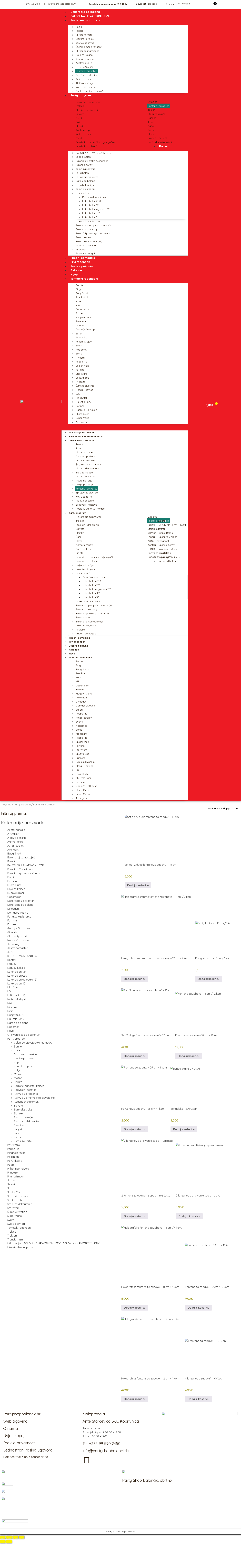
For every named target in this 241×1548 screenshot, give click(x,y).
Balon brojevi (83, 237)
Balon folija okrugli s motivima (93, 233)
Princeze (80, 381)
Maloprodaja (93, 1413)
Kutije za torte (84, 79)
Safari (79, 333)
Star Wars (81, 373)
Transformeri (15, 1239)
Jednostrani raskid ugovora (27, 1450)
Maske (151, 134)
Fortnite (80, 369)
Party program (80, 95)
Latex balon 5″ (90, 217)
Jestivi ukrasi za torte (85, 20)
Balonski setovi (84, 164)
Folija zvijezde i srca (87, 177)
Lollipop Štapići (84, 67)
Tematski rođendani (84, 278)
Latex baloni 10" (16, 983)
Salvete (80, 114)
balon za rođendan (86, 245)
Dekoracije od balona (85, 11)
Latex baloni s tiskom (88, 221)
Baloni (163, 146)
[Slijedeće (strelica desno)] (9, 1541)
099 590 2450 (33, 3)
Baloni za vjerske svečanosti (92, 160)
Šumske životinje (85, 385)
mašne (18, 1078)
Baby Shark (82, 293)
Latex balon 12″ (91, 205)
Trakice (80, 105)
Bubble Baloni (83, 156)
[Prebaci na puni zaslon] (9, 1537)
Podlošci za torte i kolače (90, 91)
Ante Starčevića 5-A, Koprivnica (110, 1421)
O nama (169, 4)
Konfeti (152, 130)
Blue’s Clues (82, 414)
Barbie (79, 285)
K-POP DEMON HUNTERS (22, 956)
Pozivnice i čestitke (158, 138)
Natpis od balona (85, 180)
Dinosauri (81, 325)
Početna (6, 804)
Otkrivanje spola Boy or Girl (23, 1034)
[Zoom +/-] (3, 1537)
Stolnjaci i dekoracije (87, 110)
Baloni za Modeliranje (94, 197)
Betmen (80, 405)
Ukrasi (79, 126)
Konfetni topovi (84, 130)
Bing (78, 289)
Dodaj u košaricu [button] (138, 885)
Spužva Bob (82, 377)
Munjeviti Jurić (83, 317)
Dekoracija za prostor (88, 102)
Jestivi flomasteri (85, 59)
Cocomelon (82, 309)
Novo (74, 274)
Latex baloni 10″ (91, 213)
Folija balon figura (86, 185)
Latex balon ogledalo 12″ (96, 209)
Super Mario (83, 417)
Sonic (79, 353)
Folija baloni (82, 172)
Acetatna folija (84, 62)
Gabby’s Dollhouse (86, 409)
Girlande (76, 270)
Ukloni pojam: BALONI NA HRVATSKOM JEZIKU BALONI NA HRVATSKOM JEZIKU (54, 1243)
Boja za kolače (84, 54)
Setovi (11, 1184)
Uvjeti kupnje (15, 1435)
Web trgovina (15, 1421)
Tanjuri (151, 109)
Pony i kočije (14, 1160)
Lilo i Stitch (82, 397)
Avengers (81, 422)
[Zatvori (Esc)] (21, 1537)
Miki (78, 305)
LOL (78, 393)
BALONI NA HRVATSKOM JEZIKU (91, 16)
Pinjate (79, 138)
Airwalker (81, 249)
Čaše (78, 122)
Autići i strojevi (84, 341)
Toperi (79, 30)
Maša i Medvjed (84, 389)
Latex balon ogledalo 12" (22, 979)
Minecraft (81, 357)
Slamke (80, 118)
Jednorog (13, 944)
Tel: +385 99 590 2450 (101, 1443)
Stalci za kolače (156, 114)
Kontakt (186, 3)
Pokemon (81, 321)
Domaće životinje (85, 329)
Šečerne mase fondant (88, 46)
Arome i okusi (15, 841)
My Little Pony (83, 401)
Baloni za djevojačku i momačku (94, 225)
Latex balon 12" (16, 971)
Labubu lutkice (16, 967)
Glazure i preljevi (85, 38)
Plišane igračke (16, 1152)
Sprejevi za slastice (87, 75)
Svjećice (152, 101)
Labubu (12, 963)
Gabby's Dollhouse (18, 928)
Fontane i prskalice (86, 71)
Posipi (79, 26)
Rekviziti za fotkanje (87, 146)
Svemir (79, 345)
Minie (78, 301)
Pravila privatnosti (19, 1442)
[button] (124, 426)
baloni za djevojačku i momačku (33, 1042)
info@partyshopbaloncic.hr (62, 3)
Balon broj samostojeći (89, 241)
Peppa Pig (81, 337)
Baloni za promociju (87, 229)
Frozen (79, 313)
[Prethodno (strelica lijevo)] (3, 1541)
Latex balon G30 (91, 201)
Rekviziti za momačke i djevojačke (95, 142)
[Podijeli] (15, 1537)
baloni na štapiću (85, 189)
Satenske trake (23, 1109)
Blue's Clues (14, 885)
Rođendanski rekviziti (160, 142)
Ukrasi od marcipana (87, 51)
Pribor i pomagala (86, 253)
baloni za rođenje (85, 169)
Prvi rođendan (80, 262)
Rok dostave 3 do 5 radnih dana (25, 1457)
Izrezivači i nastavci (86, 87)
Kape (151, 126)
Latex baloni (82, 193)
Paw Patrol (82, 297)
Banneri (152, 117)
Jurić (10, 952)
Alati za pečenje (85, 83)
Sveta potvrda (16, 1223)
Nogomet (81, 349)
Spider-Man (82, 365)
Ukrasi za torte (84, 34)
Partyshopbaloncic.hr (21, 1413)
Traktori (12, 1235)
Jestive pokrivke (85, 42)
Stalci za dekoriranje (19, 1204)
